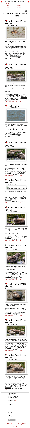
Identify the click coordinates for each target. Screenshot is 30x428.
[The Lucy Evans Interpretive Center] (26, 125)
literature (8, 5)
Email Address (12, 400)
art (19, 3)
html (13, 415)
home (5, 423)
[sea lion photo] (21, 49)
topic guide (14, 423)
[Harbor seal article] (13, 84)
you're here (8, 9)
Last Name (10, 408)
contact (9, 423)
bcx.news (8, 3)
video (6, 424)
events (8, 7)
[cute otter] (6, 86)
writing (10, 424)
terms (22, 424)
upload (18, 424)
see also (19, 9)
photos (19, 5)
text (13, 417)
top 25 (19, 423)
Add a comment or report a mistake (13, 60)
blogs (14, 424)
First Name (10, 404)
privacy (15, 426)
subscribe (19, 7)
